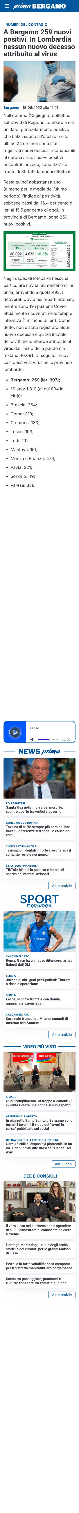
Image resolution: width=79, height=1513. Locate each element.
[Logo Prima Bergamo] (39, 6)
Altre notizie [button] (62, 885)
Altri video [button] (63, 1164)
